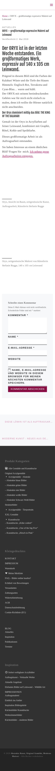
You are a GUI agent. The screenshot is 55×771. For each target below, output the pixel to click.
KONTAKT (10, 558)
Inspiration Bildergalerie (15, 705)
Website (14, 359)
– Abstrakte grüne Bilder (16, 485)
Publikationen (11, 642)
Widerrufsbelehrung (14, 598)
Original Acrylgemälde (15, 473)
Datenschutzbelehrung (15, 607)
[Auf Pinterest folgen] (33, 764)
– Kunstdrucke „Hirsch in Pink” (19, 533)
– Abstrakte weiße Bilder (16, 495)
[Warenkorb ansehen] (45, 5)
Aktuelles (9, 632)
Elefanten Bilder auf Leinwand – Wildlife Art (25, 687)
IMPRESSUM (11, 563)
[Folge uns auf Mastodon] (19, 764)
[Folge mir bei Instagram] (24, 764)
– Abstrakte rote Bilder (15, 490)
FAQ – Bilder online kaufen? (18, 578)
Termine (8, 646)
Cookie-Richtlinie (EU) (15, 612)
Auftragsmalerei (12, 695)
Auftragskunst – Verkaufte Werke (20, 677)
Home (5, 16)
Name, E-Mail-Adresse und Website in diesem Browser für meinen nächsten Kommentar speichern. (27, 376)
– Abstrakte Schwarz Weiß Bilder (20, 500)
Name (13, 336)
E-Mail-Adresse (21, 348)
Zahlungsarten (11, 593)
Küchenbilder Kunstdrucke (17, 710)
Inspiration (9, 637)
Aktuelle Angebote (13, 682)
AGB (7, 602)
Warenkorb (10, 568)
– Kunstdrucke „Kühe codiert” (18, 523)
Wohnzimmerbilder (13, 715)
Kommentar (18, 315)
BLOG (8, 628)
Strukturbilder (11, 505)
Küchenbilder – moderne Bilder (19, 720)
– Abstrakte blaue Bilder (16, 480)
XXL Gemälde (11, 514)
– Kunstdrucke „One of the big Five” (21, 528)
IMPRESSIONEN (13, 692)
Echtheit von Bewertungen (17, 583)
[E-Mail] (29, 764)
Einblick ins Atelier (13, 700)
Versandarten (10, 588)
